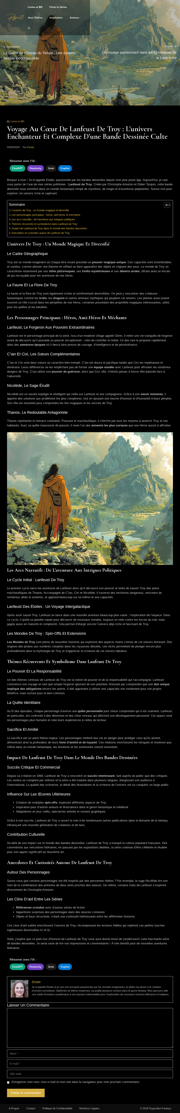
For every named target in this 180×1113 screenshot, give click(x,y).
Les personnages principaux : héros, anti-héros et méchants (46, 214)
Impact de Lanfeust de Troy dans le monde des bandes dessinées (49, 228)
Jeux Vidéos (35, 17)
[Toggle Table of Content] (165, 205)
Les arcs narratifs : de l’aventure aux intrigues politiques (43, 219)
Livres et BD (35, 7)
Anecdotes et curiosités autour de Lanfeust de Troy (41, 232)
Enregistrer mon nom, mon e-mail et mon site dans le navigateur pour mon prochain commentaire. (76, 1082)
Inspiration (56, 17)
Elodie (30, 147)
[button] (29, 28)
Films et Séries (58, 7)
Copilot (65, 168)
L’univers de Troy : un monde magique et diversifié (40, 210)
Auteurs (74, 17)
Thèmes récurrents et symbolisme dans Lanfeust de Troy (44, 223)
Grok (51, 168)
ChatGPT (17, 168)
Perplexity (35, 168)
